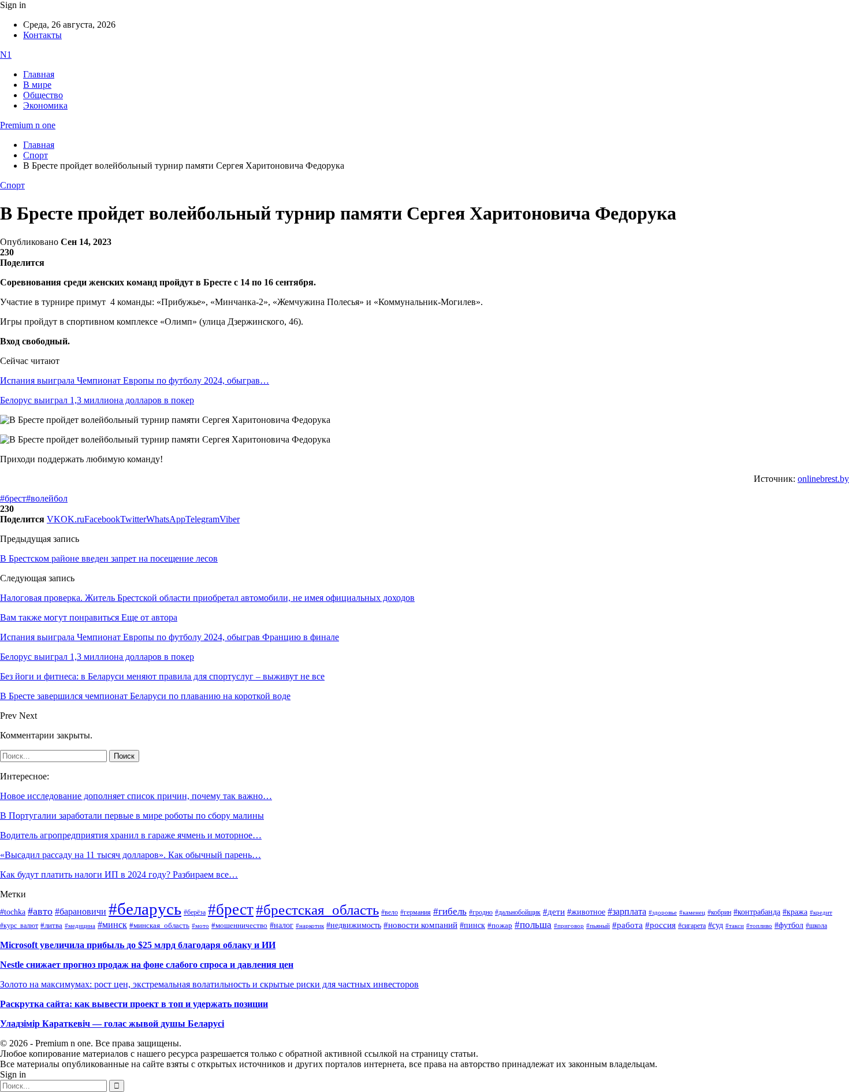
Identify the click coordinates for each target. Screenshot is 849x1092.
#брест (13, 498)
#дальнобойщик (518, 912)
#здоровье (663, 912)
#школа (816, 926)
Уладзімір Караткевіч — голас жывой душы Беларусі (112, 1023)
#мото (200, 925)
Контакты (42, 35)
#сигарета (692, 926)
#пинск (472, 925)
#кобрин (719, 912)
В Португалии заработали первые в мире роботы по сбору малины (132, 815)
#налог (281, 925)
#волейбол (47, 498)
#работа (627, 925)
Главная (38, 74)
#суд (715, 925)
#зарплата (627, 911)
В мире (37, 85)
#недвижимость (353, 925)
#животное (586, 911)
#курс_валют (19, 926)
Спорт (12, 185)
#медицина (80, 925)
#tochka (12, 911)
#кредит (821, 912)
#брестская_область (317, 910)
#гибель (450, 911)
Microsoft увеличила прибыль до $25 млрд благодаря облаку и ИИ (137, 945)
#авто (40, 911)
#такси (734, 926)
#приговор (569, 925)
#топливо (759, 925)
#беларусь (145, 909)
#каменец (692, 912)
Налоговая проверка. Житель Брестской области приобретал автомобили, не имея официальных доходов (207, 598)
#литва (51, 926)
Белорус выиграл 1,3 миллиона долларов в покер (97, 400)
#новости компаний (420, 925)
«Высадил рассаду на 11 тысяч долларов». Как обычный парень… (130, 855)
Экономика (45, 105)
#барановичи (80, 911)
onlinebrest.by (823, 479)
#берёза (195, 912)
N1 (6, 55)
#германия (415, 912)
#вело (389, 912)
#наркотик (310, 926)
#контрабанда (756, 912)
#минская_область (159, 926)
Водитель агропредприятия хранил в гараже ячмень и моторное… (131, 835)
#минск (112, 925)
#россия (660, 925)
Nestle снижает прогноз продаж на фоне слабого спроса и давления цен (146, 965)
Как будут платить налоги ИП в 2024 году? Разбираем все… (119, 874)
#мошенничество (239, 925)
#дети (554, 911)
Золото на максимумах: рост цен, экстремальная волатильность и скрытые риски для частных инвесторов (209, 984)
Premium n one (27, 125)
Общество (43, 95)
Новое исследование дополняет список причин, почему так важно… (136, 796)
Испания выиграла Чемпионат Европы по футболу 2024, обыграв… (134, 380)
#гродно (481, 912)
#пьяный (598, 925)
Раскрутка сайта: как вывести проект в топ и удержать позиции (134, 1004)
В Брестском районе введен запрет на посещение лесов (109, 558)
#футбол (788, 925)
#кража (795, 912)
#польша (533, 924)
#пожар (499, 925)
